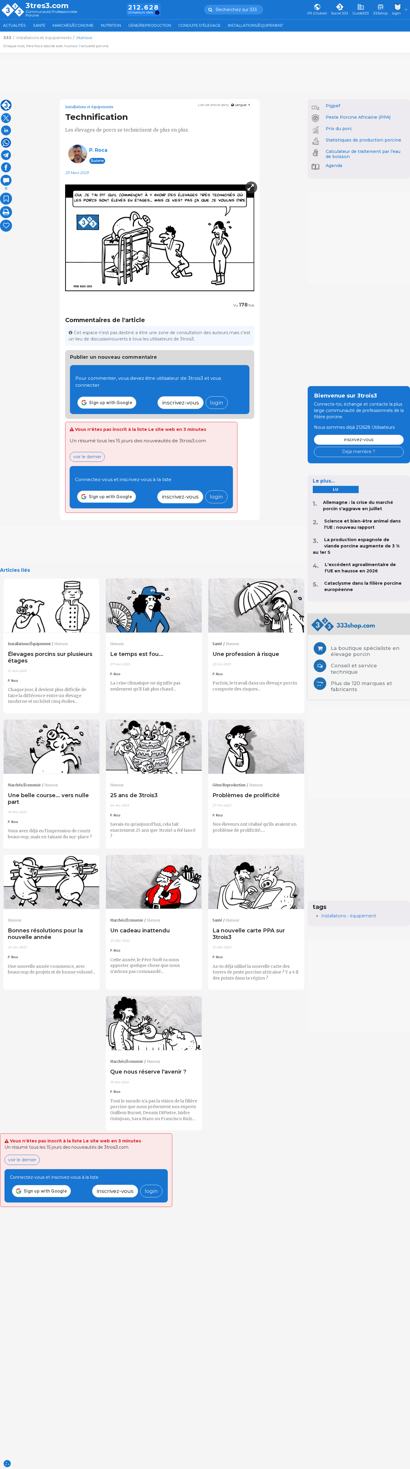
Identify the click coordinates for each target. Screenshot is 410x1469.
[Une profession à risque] (256, 605)
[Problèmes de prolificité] (256, 747)
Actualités (14, 25)
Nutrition (111, 25)
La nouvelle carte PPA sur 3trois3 (249, 933)
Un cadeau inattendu (140, 930)
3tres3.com (47, 5)
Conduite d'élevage (199, 25)
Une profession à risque (246, 654)
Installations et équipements (89, 107)
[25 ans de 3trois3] (154, 747)
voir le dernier (87, 456)
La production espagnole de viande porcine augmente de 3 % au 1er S (356, 546)
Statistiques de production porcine (363, 140)
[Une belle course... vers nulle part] (51, 747)
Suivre (97, 160)
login (216, 402)
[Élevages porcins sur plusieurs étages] (51, 605)
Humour (61, 644)
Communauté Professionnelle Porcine (51, 13)
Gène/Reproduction (149, 25)
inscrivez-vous (180, 402)
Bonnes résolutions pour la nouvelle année (45, 933)
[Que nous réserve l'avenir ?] (154, 1023)
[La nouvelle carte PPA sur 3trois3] (256, 882)
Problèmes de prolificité (246, 795)
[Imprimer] (6, 212)
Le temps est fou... (136, 654)
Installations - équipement (348, 916)
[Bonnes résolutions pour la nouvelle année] (51, 882)
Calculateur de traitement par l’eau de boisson (363, 154)
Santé (39, 25)
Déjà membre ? (358, 451)
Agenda (334, 165)
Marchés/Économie (73, 25)
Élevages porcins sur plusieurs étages (50, 657)
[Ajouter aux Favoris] (6, 199)
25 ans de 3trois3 (134, 795)
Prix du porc (339, 128)
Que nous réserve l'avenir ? (148, 1071)
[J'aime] (6, 226)
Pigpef (333, 105)
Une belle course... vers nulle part (48, 798)
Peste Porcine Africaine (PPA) (358, 117)
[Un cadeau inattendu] (154, 882)
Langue (240, 105)
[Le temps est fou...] (154, 605)
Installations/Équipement (255, 25)
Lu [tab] (335, 489)
